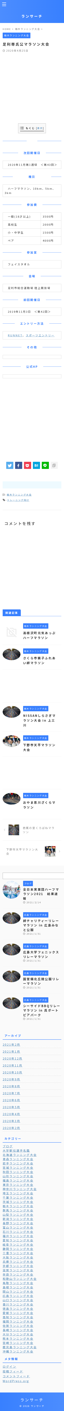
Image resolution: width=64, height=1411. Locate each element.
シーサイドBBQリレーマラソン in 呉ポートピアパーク (41, 1010)
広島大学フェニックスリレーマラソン (41, 954)
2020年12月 (13, 1058)
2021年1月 (11, 1051)
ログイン (9, 1366)
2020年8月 (11, 1086)
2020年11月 (13, 1065)
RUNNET (15, 335)
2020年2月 (11, 1128)
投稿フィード (13, 1371)
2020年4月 (11, 1114)
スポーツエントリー (40, 335)
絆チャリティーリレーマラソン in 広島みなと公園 (41, 925)
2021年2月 (11, 1044)
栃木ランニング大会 (19, 494)
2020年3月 (11, 1121)
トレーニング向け (18, 500)
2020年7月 (11, 1093)
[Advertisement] (32, 86)
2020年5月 (11, 1107)
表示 (40, 128)
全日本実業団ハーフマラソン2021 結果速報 (41, 894)
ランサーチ (32, 16)
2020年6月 (11, 1100)
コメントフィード (16, 1376)
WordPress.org (16, 1381)
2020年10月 (13, 1072)
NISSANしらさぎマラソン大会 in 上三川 (39, 720)
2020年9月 (11, 1079)
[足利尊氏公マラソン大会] (36, 465)
